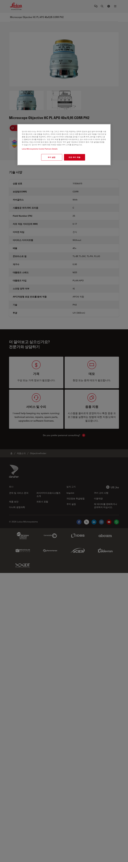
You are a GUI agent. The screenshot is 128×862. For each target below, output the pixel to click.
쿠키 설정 (52, 157)
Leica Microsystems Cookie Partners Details (40, 149)
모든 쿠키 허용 (75, 157)
